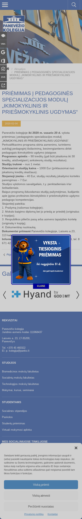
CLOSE (41, 286)
